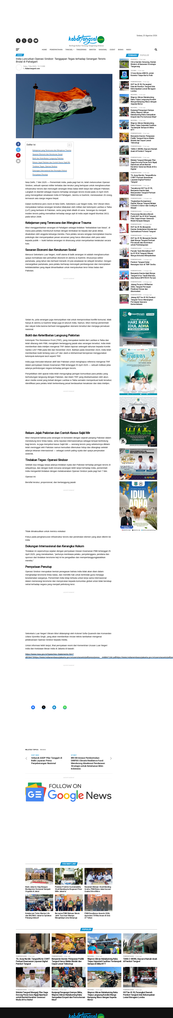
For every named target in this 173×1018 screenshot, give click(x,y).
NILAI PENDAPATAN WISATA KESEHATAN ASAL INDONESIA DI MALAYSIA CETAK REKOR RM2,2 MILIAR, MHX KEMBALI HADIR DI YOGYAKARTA (138, 570)
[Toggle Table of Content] (68, 145)
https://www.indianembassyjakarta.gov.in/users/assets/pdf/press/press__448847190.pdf (75, 657)
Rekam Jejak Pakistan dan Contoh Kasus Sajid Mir (51, 162)
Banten (92, 50)
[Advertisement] (86, 16)
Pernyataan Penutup (40, 174)
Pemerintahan (56, 50)
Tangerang (81, 50)
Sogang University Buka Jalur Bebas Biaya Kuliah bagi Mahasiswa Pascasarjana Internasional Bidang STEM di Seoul (136, 551)
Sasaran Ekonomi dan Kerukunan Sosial (47, 154)
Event (112, 50)
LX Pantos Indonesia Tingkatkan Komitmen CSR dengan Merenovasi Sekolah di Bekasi (137, 561)
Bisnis (120, 50)
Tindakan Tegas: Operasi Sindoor (44, 166)
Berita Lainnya (124, 589)
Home (44, 50)
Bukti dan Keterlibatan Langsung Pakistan (48, 158)
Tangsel (69, 50)
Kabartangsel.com (32, 68)
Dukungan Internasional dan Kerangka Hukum (49, 170)
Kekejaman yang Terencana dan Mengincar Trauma (51, 150)
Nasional (103, 50)
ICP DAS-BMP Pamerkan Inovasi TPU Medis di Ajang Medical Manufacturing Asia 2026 (137, 542)
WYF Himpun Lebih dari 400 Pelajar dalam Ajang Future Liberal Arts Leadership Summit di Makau (138, 581)
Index (128, 50)
